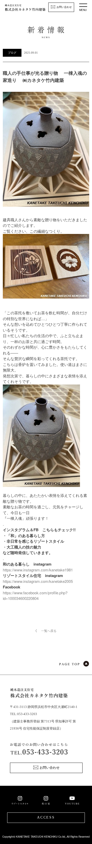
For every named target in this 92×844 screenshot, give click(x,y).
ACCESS (46, 817)
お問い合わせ (64, 7)
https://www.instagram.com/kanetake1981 (38, 569)
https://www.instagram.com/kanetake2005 (38, 581)
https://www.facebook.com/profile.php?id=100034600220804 (35, 595)
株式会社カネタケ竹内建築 (25, 9)
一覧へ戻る (48, 630)
